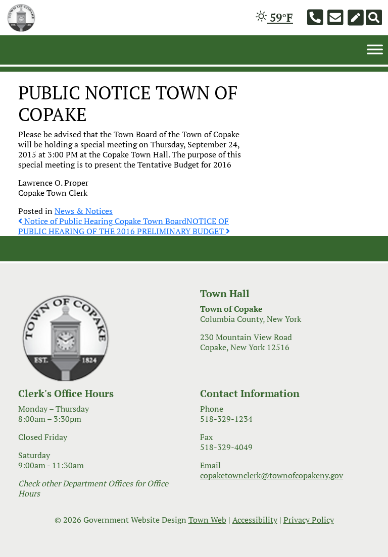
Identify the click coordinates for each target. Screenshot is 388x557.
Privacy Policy (308, 519)
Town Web (207, 519)
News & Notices (84, 210)
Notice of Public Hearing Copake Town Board (104, 221)
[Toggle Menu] (375, 49)
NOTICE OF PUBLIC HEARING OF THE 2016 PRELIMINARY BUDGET (123, 226)
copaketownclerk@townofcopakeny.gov (271, 475)
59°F (280, 17)
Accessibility (254, 519)
